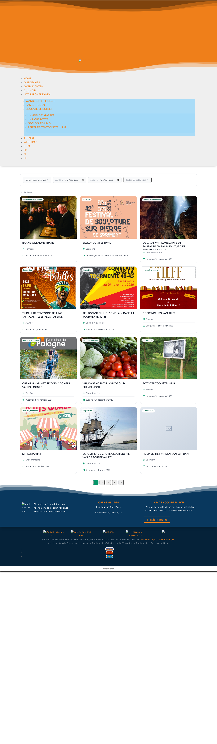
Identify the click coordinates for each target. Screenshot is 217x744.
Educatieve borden (39, 109)
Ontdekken (32, 82)
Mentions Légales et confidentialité (158, 539)
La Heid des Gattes (41, 115)
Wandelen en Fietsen (40, 101)
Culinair (30, 90)
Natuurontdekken (37, 94)
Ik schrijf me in (157, 519)
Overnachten (33, 86)
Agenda (29, 138)
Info (27, 146)
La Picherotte (38, 119)
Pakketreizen (35, 105)
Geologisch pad (39, 123)
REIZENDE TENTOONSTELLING (47, 127)
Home (27, 78)
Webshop (30, 142)
